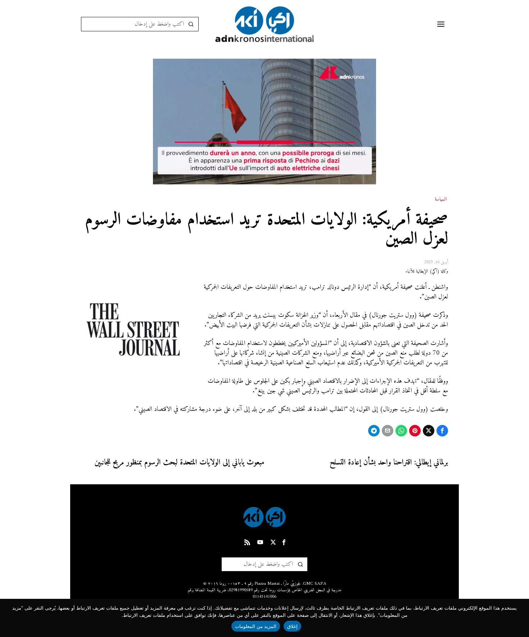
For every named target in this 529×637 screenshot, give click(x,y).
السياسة (441, 199)
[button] (191, 24)
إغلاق (292, 626)
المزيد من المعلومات (256, 626)
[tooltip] (442, 430)
